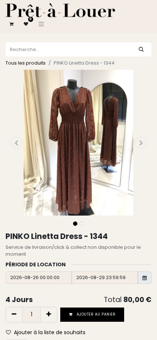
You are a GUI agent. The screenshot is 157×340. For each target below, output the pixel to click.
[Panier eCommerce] (11, 24)
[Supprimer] (14, 314)
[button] (16, 142)
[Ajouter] (48, 314)
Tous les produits (25, 62)
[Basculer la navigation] (41, 24)
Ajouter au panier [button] (96, 314)
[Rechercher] (141, 49)
